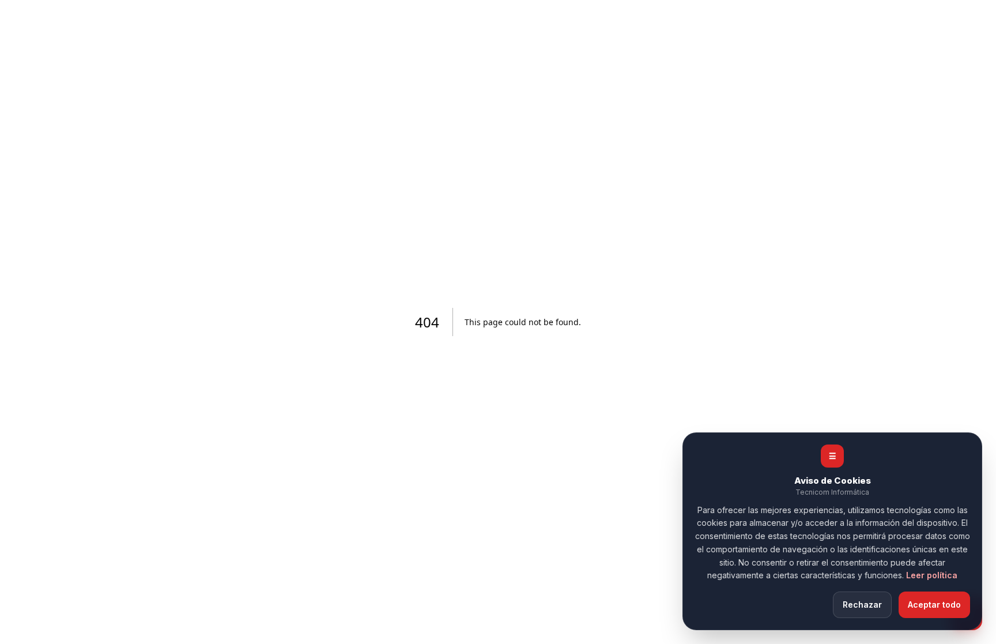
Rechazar (862, 604)
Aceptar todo (934, 604)
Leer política (931, 575)
